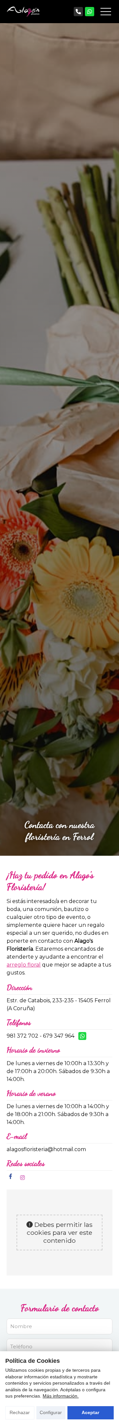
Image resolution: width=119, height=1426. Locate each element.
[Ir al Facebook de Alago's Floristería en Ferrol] (10, 1177)
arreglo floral (24, 965)
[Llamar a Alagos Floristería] (78, 11)
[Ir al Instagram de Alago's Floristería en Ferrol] (22, 1178)
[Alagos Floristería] (23, 11)
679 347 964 (58, 1036)
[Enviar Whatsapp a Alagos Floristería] (89, 11)
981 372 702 (22, 1036)
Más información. (61, 1396)
